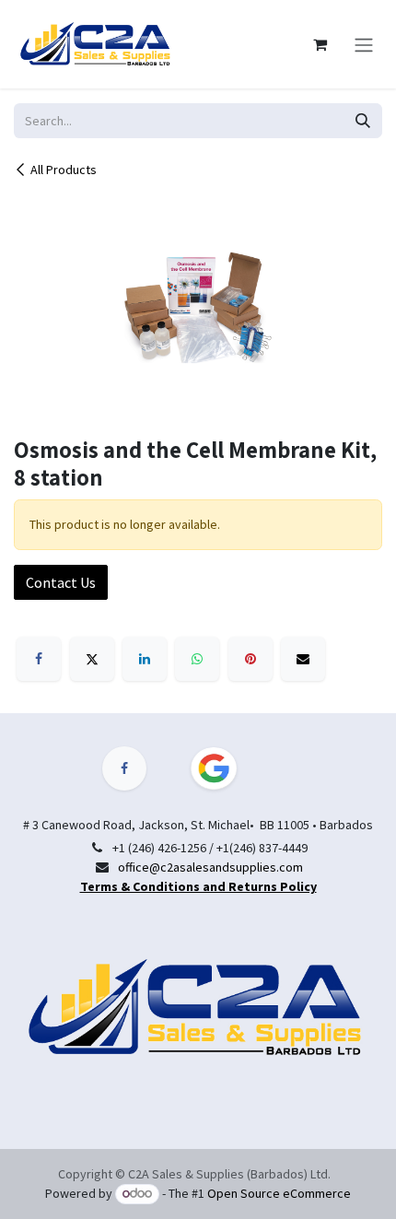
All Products (63, 169)
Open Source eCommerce (279, 1193)
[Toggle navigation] (363, 44)
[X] (92, 659)
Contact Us (61, 582)
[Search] (363, 120)
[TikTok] (225, 768)
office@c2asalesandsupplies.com (210, 867)
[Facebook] (39, 659)
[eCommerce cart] (319, 44)
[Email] (303, 659)
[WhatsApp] (197, 659)
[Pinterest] (250, 659)
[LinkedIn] (144, 659)
